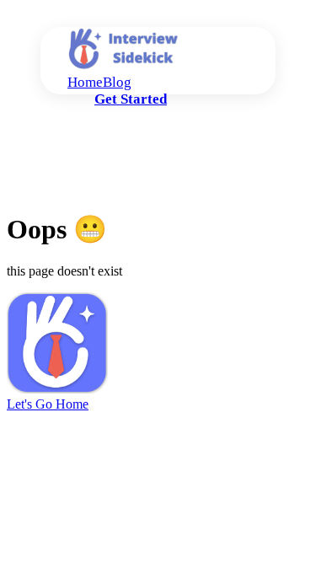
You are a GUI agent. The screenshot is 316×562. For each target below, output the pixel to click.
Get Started (130, 99)
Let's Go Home (47, 404)
